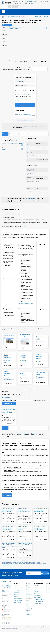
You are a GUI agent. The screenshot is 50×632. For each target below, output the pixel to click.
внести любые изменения (29, 198)
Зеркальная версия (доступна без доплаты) (9, 139)
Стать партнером (6, 397)
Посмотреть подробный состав (25, 303)
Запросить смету (9, 403)
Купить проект (25, 105)
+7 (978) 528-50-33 (33, 1)
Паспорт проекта (9, 335)
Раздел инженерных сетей (7, 373)
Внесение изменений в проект (23, 355)
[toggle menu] (3, 12)
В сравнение (38, 16)
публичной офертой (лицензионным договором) (26, 433)
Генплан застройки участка (39, 356)
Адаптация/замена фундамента (7, 355)
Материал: (37, 400)
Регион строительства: (7, 400)
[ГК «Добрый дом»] (6, 2)
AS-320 (25, 226)
